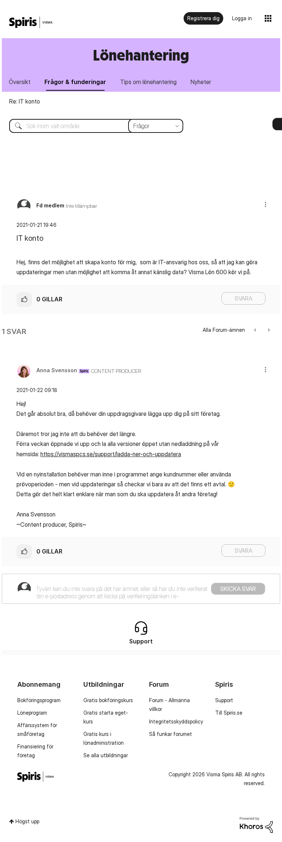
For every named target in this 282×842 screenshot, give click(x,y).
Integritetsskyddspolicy (176, 721)
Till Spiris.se (228, 712)
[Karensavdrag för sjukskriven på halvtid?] (268, 330)
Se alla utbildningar (105, 755)
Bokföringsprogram (39, 700)
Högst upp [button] (27, 821)
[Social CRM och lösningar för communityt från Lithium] (256, 824)
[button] (265, 204)
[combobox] (90, 126)
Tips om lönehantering (148, 82)
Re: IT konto (24, 101)
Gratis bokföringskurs (108, 700)
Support (224, 700)
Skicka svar (238, 588)
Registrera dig (203, 18)
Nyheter (201, 82)
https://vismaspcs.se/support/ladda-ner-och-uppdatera (110, 454)
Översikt (19, 82)
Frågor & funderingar (75, 82)
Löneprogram (32, 712)
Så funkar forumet (170, 734)
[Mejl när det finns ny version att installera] (255, 330)
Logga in (242, 18)
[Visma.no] (31, 23)
